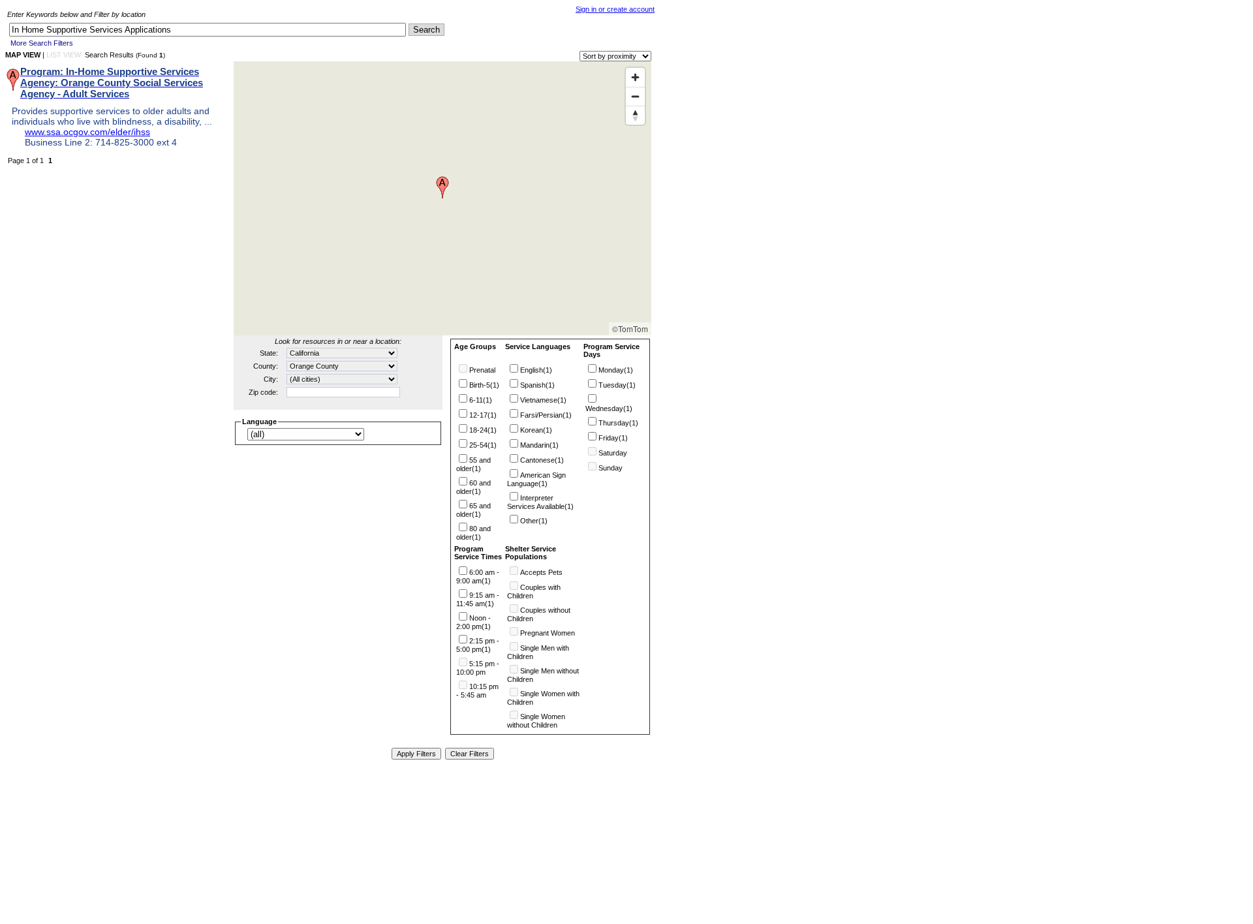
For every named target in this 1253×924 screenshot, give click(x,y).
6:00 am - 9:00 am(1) (477, 576)
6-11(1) (480, 400)
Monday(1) (615, 370)
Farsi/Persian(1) (546, 415)
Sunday (610, 468)
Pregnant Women (547, 633)
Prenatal (482, 370)
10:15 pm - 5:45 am (477, 691)
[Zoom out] (635, 96)
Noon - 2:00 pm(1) (473, 622)
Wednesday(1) (608, 408)
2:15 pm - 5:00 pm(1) (477, 645)
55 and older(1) (473, 464)
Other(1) (534, 521)
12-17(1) (483, 415)
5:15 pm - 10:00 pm (477, 668)
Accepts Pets (541, 572)
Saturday (612, 453)
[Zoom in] (635, 77)
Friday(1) (613, 438)
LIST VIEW (63, 55)
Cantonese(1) (542, 460)
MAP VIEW (22, 55)
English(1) (536, 370)
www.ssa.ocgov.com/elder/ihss (87, 132)
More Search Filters (41, 43)
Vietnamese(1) (543, 400)
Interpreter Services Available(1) (540, 502)
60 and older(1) (473, 487)
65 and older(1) (473, 510)
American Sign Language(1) (536, 479)
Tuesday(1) (617, 385)
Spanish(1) (537, 385)
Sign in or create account (615, 9)
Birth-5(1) (484, 385)
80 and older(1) (473, 533)
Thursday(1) (618, 423)
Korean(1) (536, 430)
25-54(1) (483, 445)
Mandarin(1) (539, 445)
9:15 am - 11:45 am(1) (477, 599)
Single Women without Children (536, 721)
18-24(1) (483, 430)
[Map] (442, 198)
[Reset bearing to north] (635, 115)
